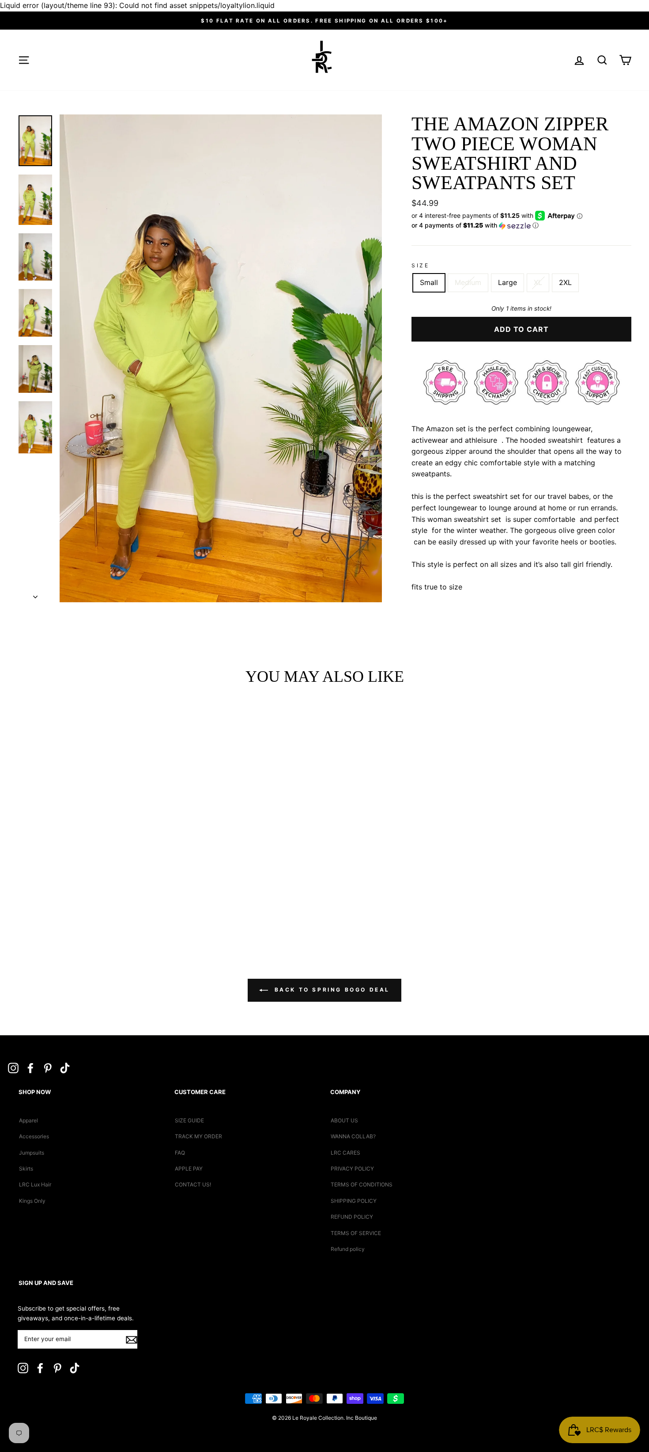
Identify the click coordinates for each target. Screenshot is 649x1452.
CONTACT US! (193, 1184)
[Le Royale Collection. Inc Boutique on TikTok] (65, 1067)
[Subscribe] (131, 1340)
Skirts (26, 1168)
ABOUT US (344, 1120)
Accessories (34, 1136)
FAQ (180, 1152)
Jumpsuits (31, 1152)
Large (507, 282)
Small (429, 282)
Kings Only (32, 1200)
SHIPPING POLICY (354, 1200)
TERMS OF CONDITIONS (361, 1184)
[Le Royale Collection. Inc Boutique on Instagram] (13, 1067)
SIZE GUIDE (189, 1120)
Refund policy (348, 1249)
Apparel (28, 1120)
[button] (521, 225)
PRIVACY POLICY (352, 1168)
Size (420, 265)
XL (538, 282)
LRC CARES (345, 1152)
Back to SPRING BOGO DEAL (331, 990)
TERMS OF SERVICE (356, 1233)
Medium (468, 282)
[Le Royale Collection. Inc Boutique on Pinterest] (47, 1067)
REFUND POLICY (352, 1216)
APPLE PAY (189, 1168)
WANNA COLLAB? (353, 1136)
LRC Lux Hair (35, 1184)
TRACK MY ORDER (198, 1136)
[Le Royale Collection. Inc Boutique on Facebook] (30, 1067)
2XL (565, 282)
